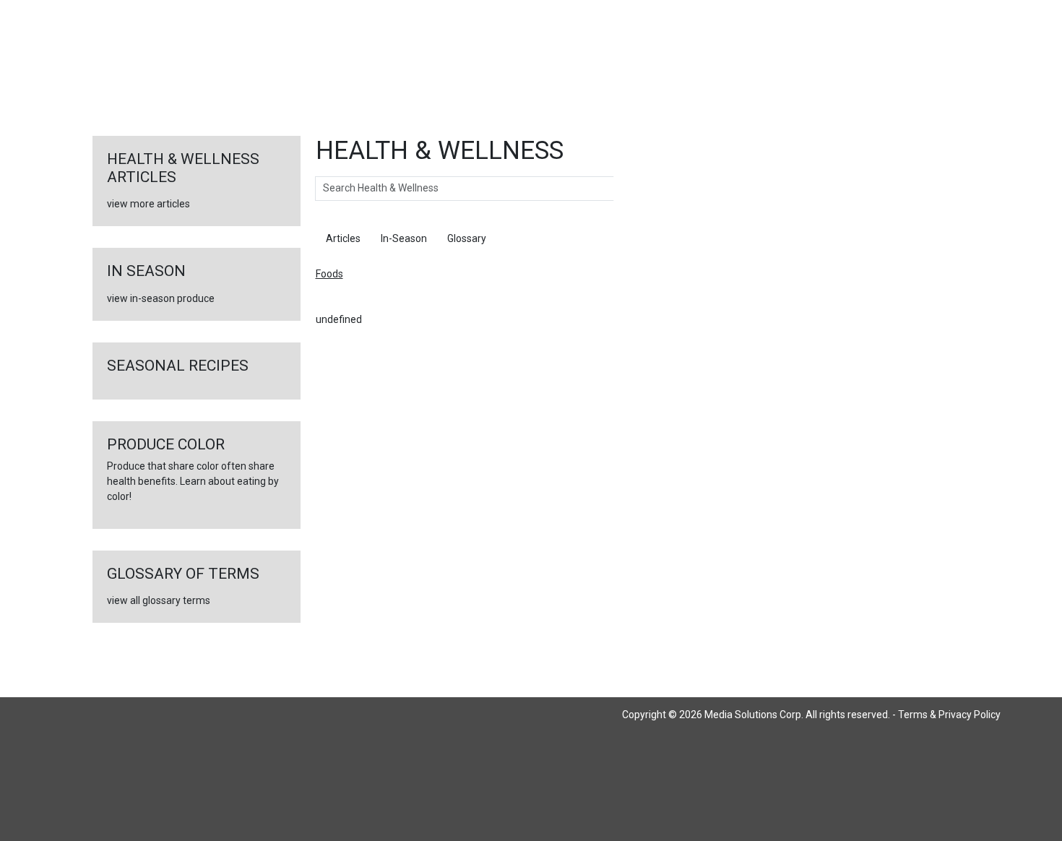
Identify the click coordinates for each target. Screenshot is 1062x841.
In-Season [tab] (404, 238)
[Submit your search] (628, 188)
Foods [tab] (520, 238)
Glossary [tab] (466, 238)
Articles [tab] (343, 238)
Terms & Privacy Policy (949, 714)
